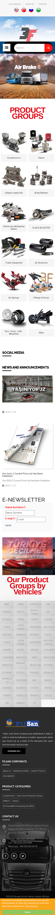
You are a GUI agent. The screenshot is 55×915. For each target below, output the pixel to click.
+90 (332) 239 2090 (22, 843)
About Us (7, 771)
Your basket (15, 4)
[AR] (38, 10)
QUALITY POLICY (38, 771)
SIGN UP (30, 4)
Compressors (9, 796)
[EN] (16, 10)
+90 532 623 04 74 (28, 846)
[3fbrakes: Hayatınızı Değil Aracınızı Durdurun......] (27, 722)
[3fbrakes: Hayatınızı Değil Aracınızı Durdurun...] (27, 39)
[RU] (31, 10)
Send (8, 525)
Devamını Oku (14, 751)
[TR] (23, 10)
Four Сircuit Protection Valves (29, 796)
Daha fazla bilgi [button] (31, 906)
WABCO (6, 801)
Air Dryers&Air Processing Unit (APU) (18, 806)
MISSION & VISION (20, 771)
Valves (15, 801)
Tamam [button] (27, 912)
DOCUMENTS (8, 776)
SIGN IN (42, 4)
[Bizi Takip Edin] (5, 856)
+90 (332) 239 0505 (25, 839)
